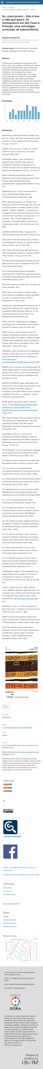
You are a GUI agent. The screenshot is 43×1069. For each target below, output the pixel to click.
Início (4, 7)
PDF (6, 707)
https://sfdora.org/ (15, 1045)
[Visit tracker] (4, 801)
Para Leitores (7, 888)
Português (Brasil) (10, 926)
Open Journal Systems (11, 904)
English (6, 916)
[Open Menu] (2, 2)
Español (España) (9, 920)
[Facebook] (10, 858)
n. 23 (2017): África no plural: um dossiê (15, 10)
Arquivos (11, 7)
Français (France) (9, 923)
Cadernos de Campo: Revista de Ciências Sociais (22, 2)
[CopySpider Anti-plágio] (10, 834)
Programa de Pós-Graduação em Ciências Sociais (21, 875)
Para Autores (7, 891)
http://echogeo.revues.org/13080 (25, 598)
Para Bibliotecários (9, 894)
